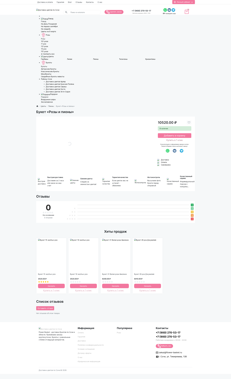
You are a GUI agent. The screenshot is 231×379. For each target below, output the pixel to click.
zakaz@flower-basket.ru (170, 352)
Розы (48, 35)
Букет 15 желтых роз (46, 274)
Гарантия (60, 2)
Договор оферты (84, 353)
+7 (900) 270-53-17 (141, 10)
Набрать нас (166, 346)
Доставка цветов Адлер (56, 81)
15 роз (43, 49)
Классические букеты (50, 71)
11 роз (43, 44)
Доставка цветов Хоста (55, 89)
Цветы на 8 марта (48, 31)
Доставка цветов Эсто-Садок (58, 92)
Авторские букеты (48, 69)
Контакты (90, 2)
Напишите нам (170, 13)
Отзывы (79, 2)
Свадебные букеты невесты (52, 76)
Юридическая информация (89, 361)
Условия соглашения (86, 349)
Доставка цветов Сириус (56, 87)
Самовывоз (165, 165)
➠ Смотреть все (47, 54)
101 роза (44, 41)
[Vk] (169, 10)
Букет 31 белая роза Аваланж (114, 274)
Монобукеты (46, 74)
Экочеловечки (47, 102)
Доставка (165, 160)
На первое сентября (49, 26)
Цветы (51, 56)
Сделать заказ (116, 12)
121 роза (44, 46)
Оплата (164, 162)
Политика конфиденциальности (91, 345)
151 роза (44, 51)
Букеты (49, 63)
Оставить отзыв (45, 308)
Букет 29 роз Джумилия (144, 274)
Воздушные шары (48, 99)
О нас (100, 2)
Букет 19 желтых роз (78, 274)
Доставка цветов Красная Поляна (60, 84)
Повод (50, 19)
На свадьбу (46, 29)
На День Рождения (49, 24)
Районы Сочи (46, 79)
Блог (70, 2)
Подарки (53, 94)
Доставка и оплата (45, 2)
